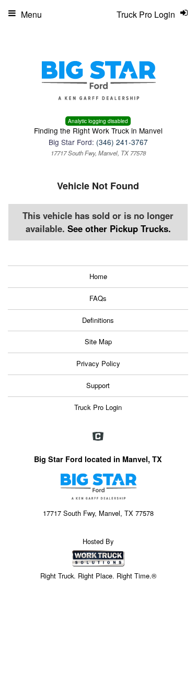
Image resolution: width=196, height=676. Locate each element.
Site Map (98, 341)
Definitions (98, 320)
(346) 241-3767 (122, 142)
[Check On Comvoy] (98, 436)
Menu (31, 14)
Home (98, 276)
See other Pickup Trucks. (119, 228)
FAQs (98, 298)
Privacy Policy (98, 363)
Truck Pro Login (98, 407)
